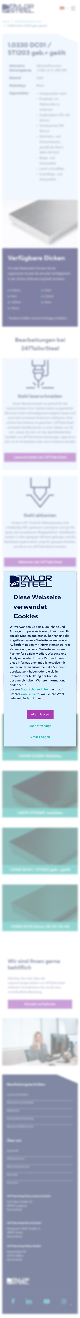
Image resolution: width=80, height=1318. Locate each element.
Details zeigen (40, 736)
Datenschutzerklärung (36, 689)
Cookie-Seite (30, 693)
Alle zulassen (40, 714)
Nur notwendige (40, 725)
